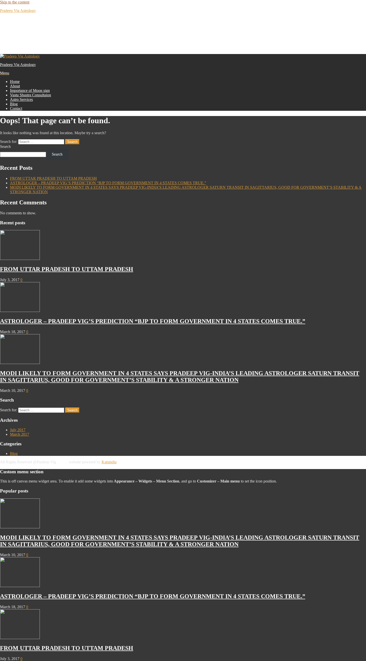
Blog (14, 104)
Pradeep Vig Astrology (18, 10)
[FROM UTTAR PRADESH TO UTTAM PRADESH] (20, 258)
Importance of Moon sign (30, 90)
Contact (16, 108)
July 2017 (17, 430)
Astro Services (21, 99)
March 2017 (19, 434)
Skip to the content (14, 2)
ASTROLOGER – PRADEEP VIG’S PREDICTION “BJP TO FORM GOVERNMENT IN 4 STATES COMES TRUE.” (108, 183)
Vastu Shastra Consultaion (30, 95)
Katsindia (109, 462)
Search (5, 146)
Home (15, 81)
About (15, 86)
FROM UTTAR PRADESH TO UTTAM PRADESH (53, 178)
